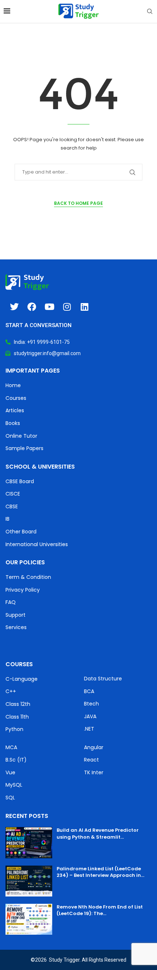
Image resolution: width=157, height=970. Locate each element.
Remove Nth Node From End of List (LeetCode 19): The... (100, 910)
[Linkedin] (84, 306)
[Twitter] (14, 306)
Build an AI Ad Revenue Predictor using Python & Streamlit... (98, 833)
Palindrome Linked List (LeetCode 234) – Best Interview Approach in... (100, 872)
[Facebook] (32, 306)
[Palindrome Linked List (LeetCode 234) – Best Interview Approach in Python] (28, 881)
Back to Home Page (78, 203)
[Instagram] (67, 306)
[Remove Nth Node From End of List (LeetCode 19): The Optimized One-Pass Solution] (28, 919)
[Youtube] (49, 306)
